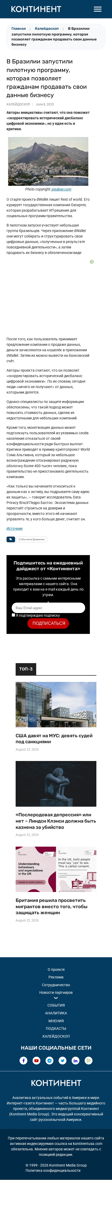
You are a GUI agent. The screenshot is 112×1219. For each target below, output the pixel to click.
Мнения (56, 1021)
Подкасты (56, 1028)
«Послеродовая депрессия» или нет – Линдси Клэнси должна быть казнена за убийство (56, 821)
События (56, 1005)
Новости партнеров (56, 992)
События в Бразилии (32, 539)
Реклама (56, 977)
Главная (18, 28)
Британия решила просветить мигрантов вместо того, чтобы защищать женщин (52, 906)
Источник (15, 528)
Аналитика (56, 1013)
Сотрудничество (56, 985)
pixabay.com (61, 189)
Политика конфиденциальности (53, 1170)
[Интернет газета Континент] (56, 1084)
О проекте (56, 969)
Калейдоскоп (47, 28)
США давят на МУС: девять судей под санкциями (54, 739)
